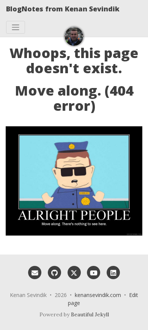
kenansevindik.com (98, 295)
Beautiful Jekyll (90, 314)
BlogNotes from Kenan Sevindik (63, 8)
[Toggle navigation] (15, 27)
